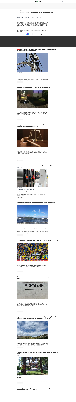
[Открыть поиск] (62, 1)
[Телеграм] (28, 34)
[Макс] (27, 34)
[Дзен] (42, 34)
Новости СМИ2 (15, 37)
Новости (21, 10)
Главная (18, 10)
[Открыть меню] (13, 1)
